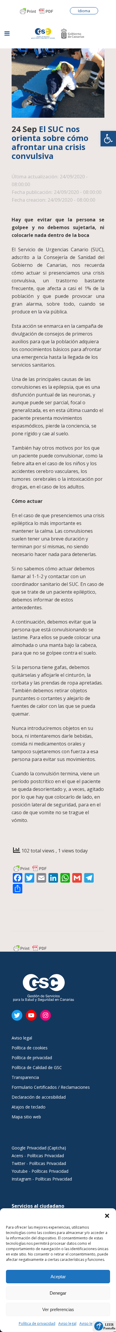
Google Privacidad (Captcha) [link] (39, 1148)
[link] (108, 138)
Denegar (58, 1293)
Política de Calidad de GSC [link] (37, 1067)
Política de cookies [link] (30, 1047)
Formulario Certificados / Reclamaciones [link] (51, 1087)
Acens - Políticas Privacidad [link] (38, 1155)
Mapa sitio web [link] (26, 1116)
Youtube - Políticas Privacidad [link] (40, 1171)
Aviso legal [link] (67, 1323)
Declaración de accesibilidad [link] (39, 1097)
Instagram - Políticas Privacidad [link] (42, 1179)
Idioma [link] (84, 10)
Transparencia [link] (25, 1077)
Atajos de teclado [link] (29, 1107)
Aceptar (58, 1276)
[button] (107, 1216)
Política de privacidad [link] (37, 1323)
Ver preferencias (58, 1309)
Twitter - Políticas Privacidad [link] (39, 1163)
